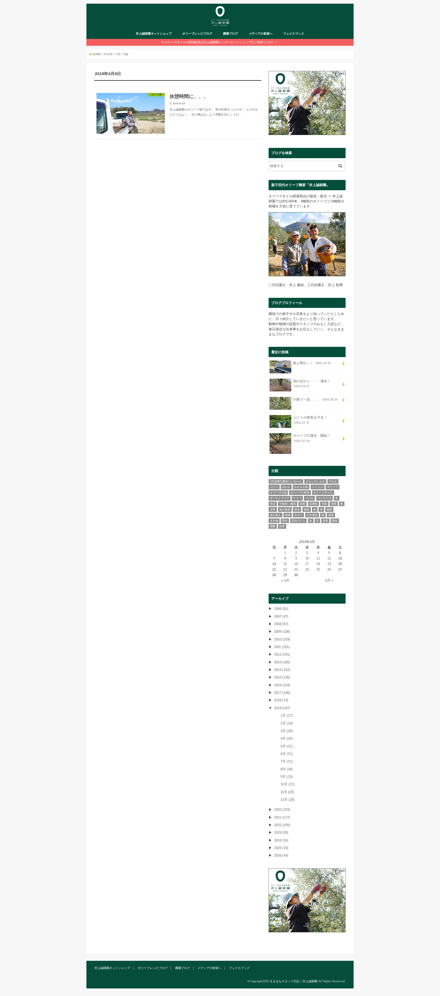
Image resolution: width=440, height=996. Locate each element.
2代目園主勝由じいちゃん (286, 481)
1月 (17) (286, 715)
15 (285, 564)
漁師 (331, 515)
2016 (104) (282, 685)
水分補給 (312, 515)
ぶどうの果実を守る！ (310, 420)
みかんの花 (301, 487)
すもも (333, 481)
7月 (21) (286, 761)
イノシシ (317, 487)
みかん (286, 487)
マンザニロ (324, 498)
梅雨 (329, 509)
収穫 (302, 503)
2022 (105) (282, 825)
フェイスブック (293, 33)
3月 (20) (286, 731)
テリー (297, 498)
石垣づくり (298, 520)
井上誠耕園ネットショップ (154, 33)
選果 (325, 520)
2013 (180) (282, 662)
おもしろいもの (315, 481)
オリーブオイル (323, 492)
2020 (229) (282, 809)
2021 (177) (282, 817)
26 (329, 569)
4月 (118, 54)
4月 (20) (286, 738)
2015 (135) (282, 677)
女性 (272, 509)
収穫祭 (313, 503)
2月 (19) (286, 723)
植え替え (275, 515)
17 (307, 564)
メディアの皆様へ (260, 33)
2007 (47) (281, 616)
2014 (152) (282, 670)
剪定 (272, 503)
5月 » (329, 580)
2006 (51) (281, 609)
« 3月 (285, 580)
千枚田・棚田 (287, 503)
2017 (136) (282, 693)
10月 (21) (287, 784)
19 (329, 564)
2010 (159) (282, 639)
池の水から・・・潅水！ (312, 383)
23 (296, 569)
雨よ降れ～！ (312, 363)
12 (329, 558)
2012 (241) (282, 654)
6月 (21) (286, 754)
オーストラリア (279, 498)
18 (318, 564)
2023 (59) (281, 832)
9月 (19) (286, 777)
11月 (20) (287, 792)
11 (318, 558)
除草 (282, 526)
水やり (298, 515)
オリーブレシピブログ (197, 33)
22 (285, 569)
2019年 (108, 54)
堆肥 (333, 503)
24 (307, 569)
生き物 (274, 520)
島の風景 (284, 509)
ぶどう (274, 487)
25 (318, 569)
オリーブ (332, 487)
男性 (285, 520)
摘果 (306, 509)
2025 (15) (281, 848)
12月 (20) (287, 799)
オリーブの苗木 (300, 492)
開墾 (272, 526)
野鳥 (335, 520)
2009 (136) (282, 631)
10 (307, 558)
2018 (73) (281, 700)
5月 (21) (286, 746)
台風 (324, 503)
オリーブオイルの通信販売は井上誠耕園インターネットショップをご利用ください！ (221, 42)
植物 (287, 515)
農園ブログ (230, 33)
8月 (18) (286, 769)
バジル (309, 498)
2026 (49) (281, 855)
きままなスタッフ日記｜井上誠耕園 (293, 981)
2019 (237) (282, 708)
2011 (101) (282, 647)
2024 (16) (281, 840)
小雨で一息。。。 (315, 399)
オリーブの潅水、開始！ (312, 438)
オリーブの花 (278, 492)
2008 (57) (281, 624)
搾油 (297, 509)
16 (296, 564)
